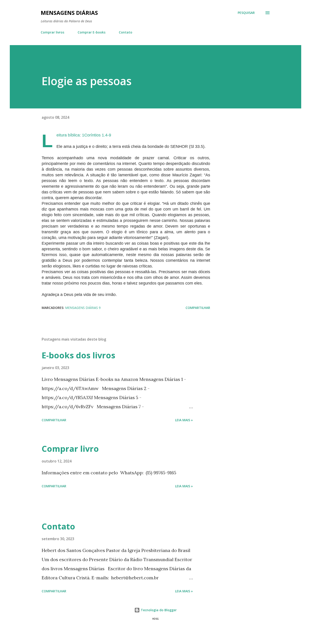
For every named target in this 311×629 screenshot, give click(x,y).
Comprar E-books (91, 32)
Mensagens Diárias (69, 12)
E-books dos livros (78, 355)
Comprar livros (52, 32)
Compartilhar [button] (198, 308)
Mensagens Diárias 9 (83, 308)
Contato (125, 32)
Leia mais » (184, 420)
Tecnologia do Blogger (158, 610)
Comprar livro (70, 448)
